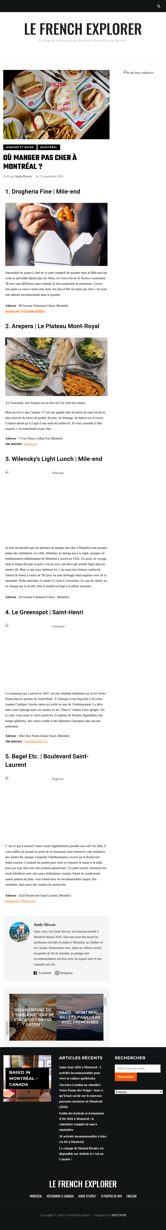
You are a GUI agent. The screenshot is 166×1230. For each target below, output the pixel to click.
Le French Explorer (83, 28)
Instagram (66, 973)
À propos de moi (111, 1196)
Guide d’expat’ (87, 1196)
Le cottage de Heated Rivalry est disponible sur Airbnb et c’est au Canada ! (81, 1154)
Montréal (48, 147)
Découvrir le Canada (60, 1196)
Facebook (45, 973)
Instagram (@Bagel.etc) (20, 901)
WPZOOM (118, 1215)
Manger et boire (20, 147)
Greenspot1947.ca (36, 741)
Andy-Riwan (23, 176)
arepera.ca (30, 444)
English (131, 1196)
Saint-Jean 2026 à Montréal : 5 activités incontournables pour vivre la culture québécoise (80, 1073)
